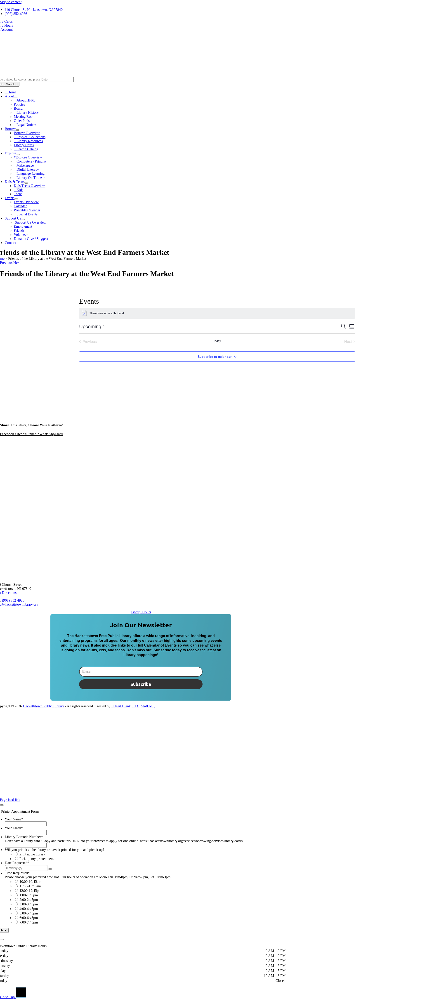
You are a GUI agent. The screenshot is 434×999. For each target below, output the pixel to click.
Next (16, 263)
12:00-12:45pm (30, 891)
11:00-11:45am (30, 886)
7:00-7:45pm (28, 922)
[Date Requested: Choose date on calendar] (50, 869)
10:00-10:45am (30, 881)
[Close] (2, 805)
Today (217, 341)
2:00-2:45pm (28, 900)
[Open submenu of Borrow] (17, 130)
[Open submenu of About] (15, 97)
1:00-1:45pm (28, 895)
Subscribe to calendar (214, 356)
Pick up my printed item (36, 859)
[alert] (217, 313)
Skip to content (10, 2)
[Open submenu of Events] (16, 199)
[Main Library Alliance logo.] (141, 796)
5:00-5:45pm (28, 913)
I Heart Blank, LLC (125, 706)
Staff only (148, 706)
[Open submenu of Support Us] (23, 219)
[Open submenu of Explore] (18, 154)
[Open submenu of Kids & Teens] (26, 183)
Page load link (10, 800)
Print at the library (32, 854)
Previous (6, 263)
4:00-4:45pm (28, 909)
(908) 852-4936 (13, 600)
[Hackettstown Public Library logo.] (141, 577)
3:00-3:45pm (28, 904)
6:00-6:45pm (28, 918)
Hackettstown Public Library (43, 706)
